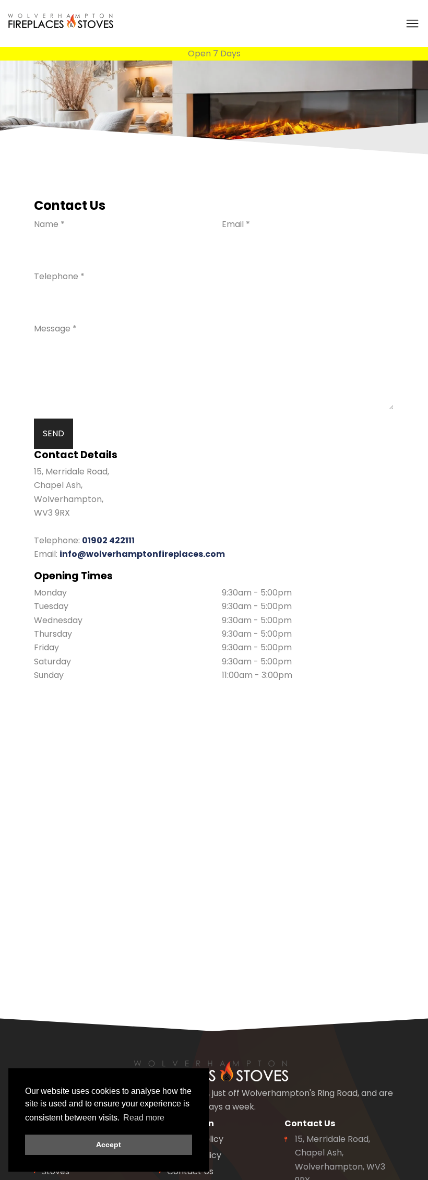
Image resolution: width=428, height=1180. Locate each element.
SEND (53, 433)
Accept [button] (108, 1144)
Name (49, 224)
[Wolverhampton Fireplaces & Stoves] (62, 20)
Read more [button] (143, 1117)
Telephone (59, 276)
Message (55, 329)
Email (236, 224)
